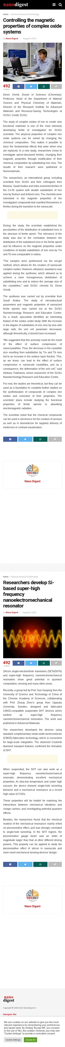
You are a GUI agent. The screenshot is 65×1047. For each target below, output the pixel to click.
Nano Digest (12, 38)
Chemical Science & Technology (25, 14)
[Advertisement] (32, 215)
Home (5, 14)
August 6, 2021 (30, 38)
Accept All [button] (30, 1040)
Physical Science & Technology (24, 577)
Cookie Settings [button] (13, 1040)
